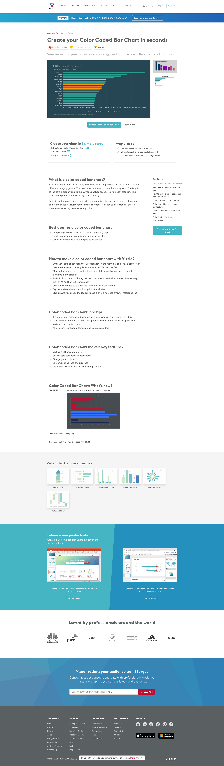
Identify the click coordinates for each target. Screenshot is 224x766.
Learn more (129, 124)
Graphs (50, 33)
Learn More (74, 598)
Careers (117, 727)
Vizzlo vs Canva (76, 735)
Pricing (104, 6)
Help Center (74, 750)
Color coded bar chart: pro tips (166, 200)
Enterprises (97, 731)
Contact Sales (148, 6)
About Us (118, 723)
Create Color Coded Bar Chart (104, 124)
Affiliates (118, 735)
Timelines (73, 727)
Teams (94, 735)
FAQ (71, 746)
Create (64, 6)
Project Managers (99, 727)
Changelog (127, 6)
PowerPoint (52, 742)
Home (49, 723)
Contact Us (119, 731)
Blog (71, 742)
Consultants (97, 723)
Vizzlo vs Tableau (77, 738)
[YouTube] (151, 724)
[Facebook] (171, 724)
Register (171, 6)
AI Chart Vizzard (54, 746)
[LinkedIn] (145, 724)
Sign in (160, 6)
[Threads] (165, 724)
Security (117, 738)
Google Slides (53, 738)
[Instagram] (158, 724)
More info (134, 758)
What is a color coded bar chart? (167, 183)
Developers (97, 738)
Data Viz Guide (90, 6)
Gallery (75, 6)
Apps (115, 6)
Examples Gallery (77, 723)
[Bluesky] (138, 724)
